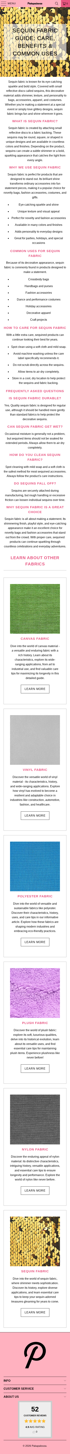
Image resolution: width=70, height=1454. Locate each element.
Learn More (35, 688)
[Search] (56, 3)
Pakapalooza (39, 1445)
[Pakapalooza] (35, 3)
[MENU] (2, 3)
